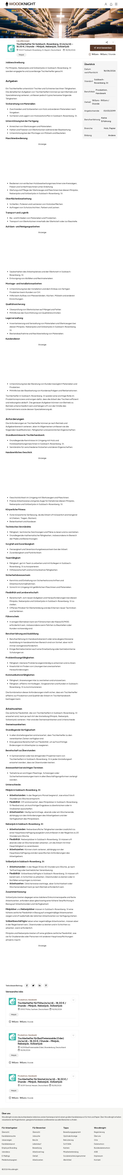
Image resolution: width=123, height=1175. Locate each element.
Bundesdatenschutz (102, 1148)
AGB (96, 1152)
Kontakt (97, 1160)
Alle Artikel (67, 1160)
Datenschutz (99, 1144)
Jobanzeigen (7, 1140)
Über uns (97, 1136)
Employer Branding (9, 1148)
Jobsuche (36, 1136)
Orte (96, 1140)
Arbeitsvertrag (38, 1152)
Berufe (35, 1140)
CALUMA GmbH (22, 41)
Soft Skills (67, 1144)
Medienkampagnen (9, 1160)
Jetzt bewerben (104, 47)
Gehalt (35, 1156)
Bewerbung (37, 1148)
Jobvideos (6, 1152)
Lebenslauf (37, 1144)
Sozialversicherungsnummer (74, 1156)
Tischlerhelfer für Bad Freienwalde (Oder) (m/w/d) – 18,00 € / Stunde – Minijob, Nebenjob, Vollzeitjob (41, 1041)
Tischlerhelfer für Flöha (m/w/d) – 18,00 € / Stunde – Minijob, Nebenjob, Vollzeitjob (42, 1004)
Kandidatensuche (9, 1136)
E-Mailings (6, 1156)
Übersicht (5, 1132)
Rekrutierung (68, 1140)
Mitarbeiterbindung (70, 1152)
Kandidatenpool (8, 1144)
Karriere (66, 1148)
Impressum (98, 1156)
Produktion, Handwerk (27, 1000)
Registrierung (99, 1132)
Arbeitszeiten (38, 1160)
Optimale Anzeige (70, 1136)
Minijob (21, 55)
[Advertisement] (42, 162)
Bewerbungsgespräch (72, 1132)
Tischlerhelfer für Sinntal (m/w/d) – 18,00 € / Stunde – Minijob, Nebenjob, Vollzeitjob (43, 1080)
